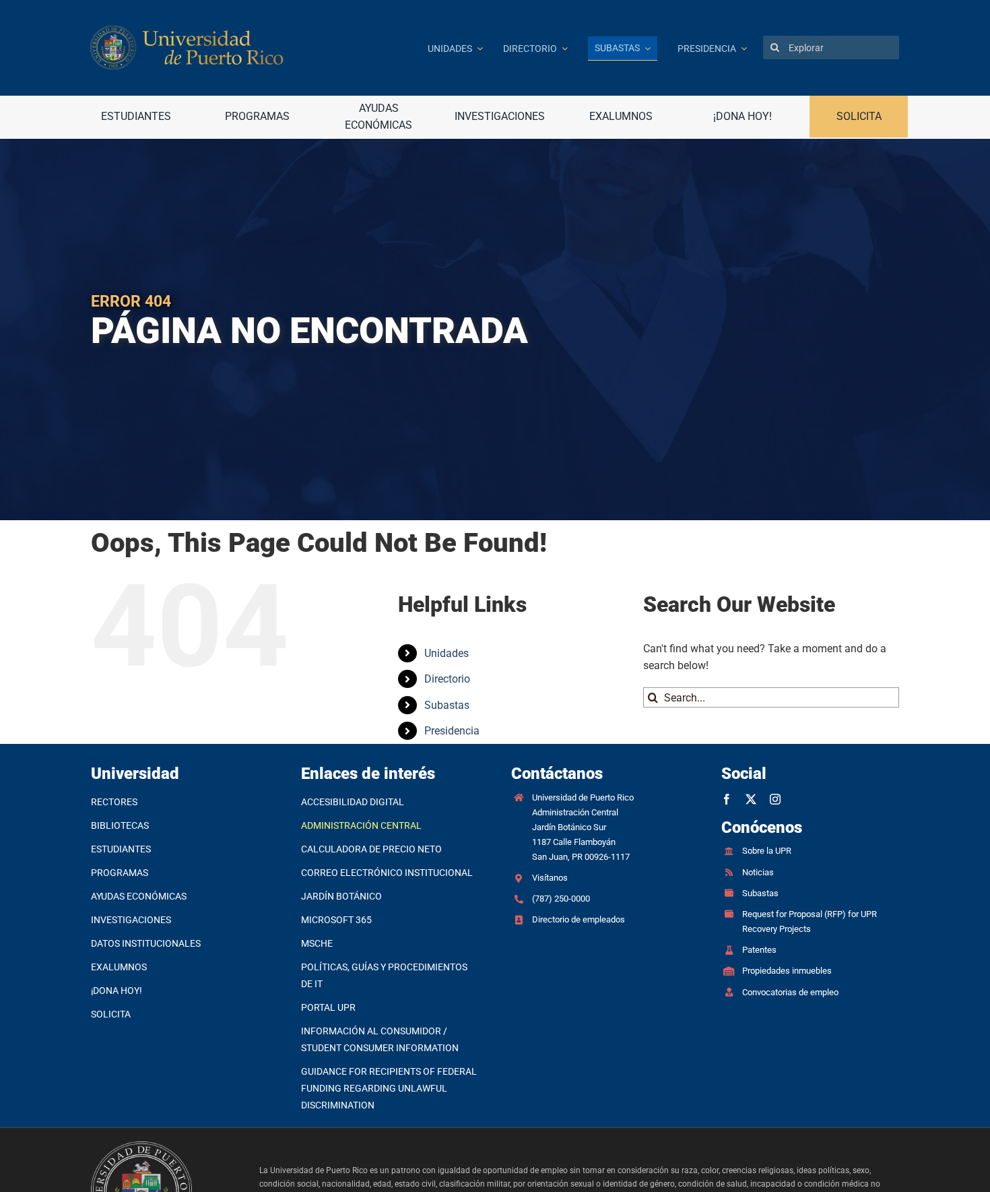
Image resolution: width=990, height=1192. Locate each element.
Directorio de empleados (578, 919)
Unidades (446, 653)
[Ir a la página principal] (248, 47)
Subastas (446, 705)
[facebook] (726, 799)
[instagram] (775, 799)
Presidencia (452, 730)
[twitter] (751, 799)
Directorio (447, 678)
